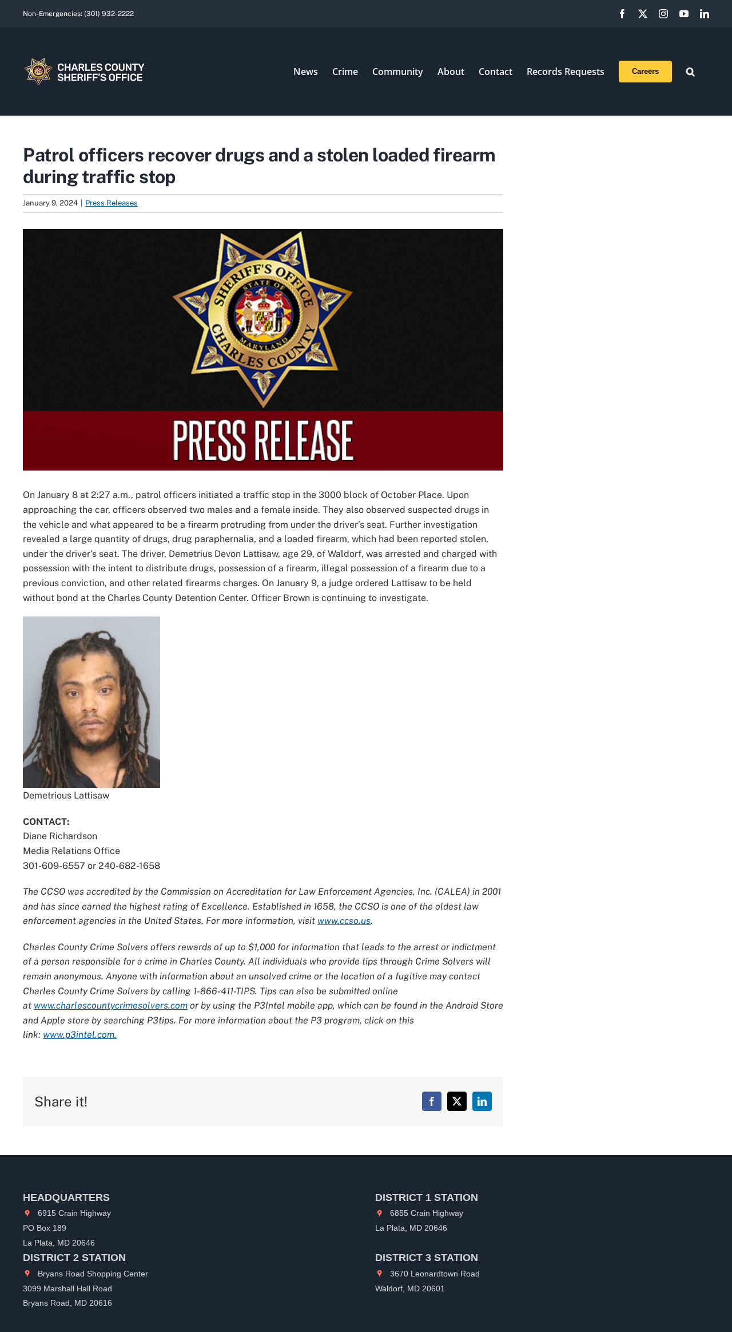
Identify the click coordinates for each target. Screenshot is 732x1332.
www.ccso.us (344, 920)
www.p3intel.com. (80, 1034)
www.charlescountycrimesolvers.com (111, 1005)
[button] (690, 71)
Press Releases (111, 203)
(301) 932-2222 (109, 14)
